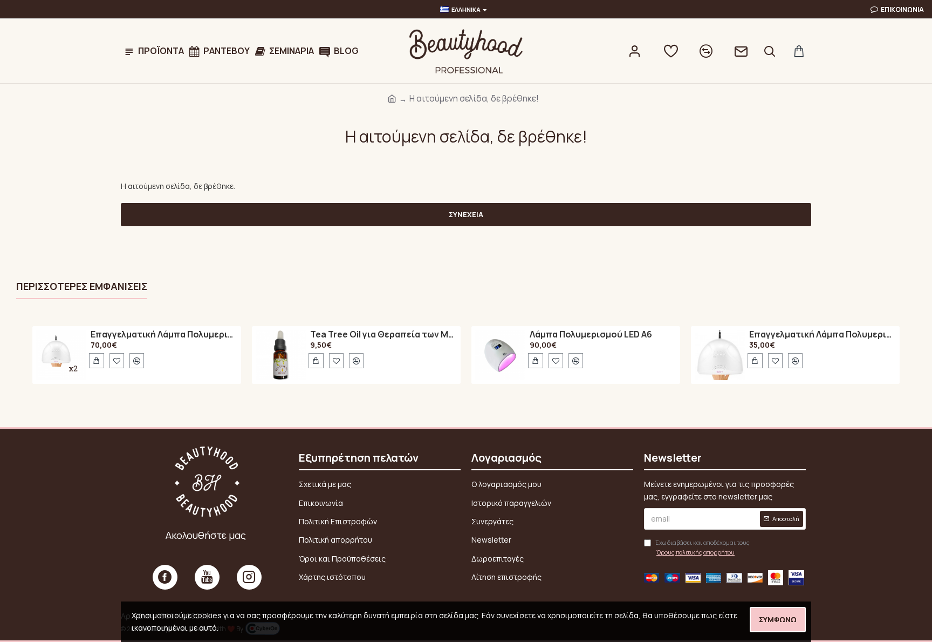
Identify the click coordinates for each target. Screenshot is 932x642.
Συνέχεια (466, 214)
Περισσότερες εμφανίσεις (81, 286)
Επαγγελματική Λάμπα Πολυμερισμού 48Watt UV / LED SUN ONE (164, 335)
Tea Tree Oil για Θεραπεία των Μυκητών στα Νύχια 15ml (383, 335)
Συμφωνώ (778, 619)
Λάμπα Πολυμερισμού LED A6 (591, 335)
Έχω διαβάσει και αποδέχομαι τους (702, 547)
